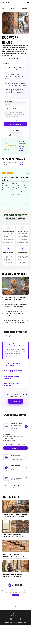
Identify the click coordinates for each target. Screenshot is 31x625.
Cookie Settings (15, 616)
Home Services (4, 9)
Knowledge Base (15, 606)
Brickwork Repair (24, 9)
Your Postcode (8, 101)
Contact (22, 606)
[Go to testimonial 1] (12, 202)
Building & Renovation (13, 9)
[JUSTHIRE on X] (20, 619)
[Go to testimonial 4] (19, 202)
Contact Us (16, 401)
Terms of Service (19, 613)
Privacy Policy (10, 613)
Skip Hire (13, 604)
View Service (14, 448)
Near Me (22, 604)
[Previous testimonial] (4, 202)
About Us (4, 606)
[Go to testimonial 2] (14, 202)
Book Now (4, 604)
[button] (15, 426)
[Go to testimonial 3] (17, 202)
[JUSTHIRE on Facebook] (11, 619)
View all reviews (22, 163)
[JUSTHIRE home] (6, 2)
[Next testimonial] (26, 202)
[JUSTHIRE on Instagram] (16, 619)
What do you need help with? (12, 108)
